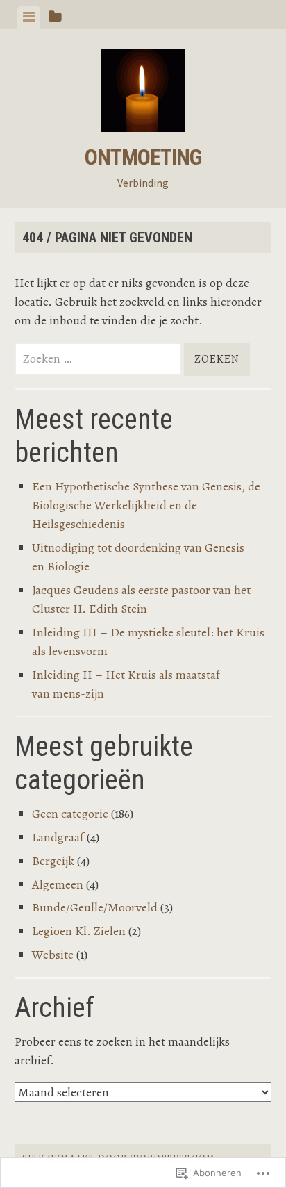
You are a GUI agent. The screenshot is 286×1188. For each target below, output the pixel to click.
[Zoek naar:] (99, 358)
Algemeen (57, 884)
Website (53, 954)
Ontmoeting (143, 157)
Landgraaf (58, 837)
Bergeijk (53, 860)
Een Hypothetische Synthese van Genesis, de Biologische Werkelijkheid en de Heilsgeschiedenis (146, 505)
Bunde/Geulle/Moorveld (95, 907)
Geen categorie (70, 813)
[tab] (28, 17)
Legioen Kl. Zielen (79, 931)
